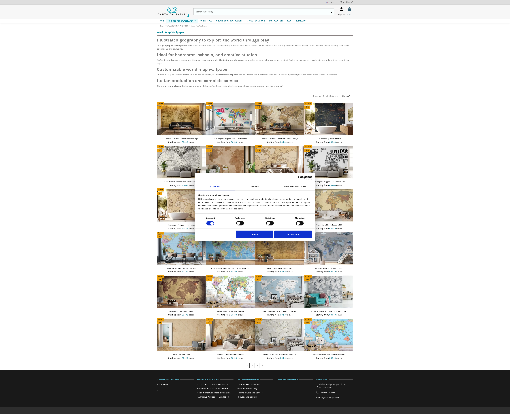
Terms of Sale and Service (250, 392)
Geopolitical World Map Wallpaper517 (230, 311)
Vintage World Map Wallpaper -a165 (329, 225)
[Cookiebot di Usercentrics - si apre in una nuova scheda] (300, 178)
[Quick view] (203, 111)
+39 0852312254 (327, 392)
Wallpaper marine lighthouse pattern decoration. (329, 311)
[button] (182, 21)
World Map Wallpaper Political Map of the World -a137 (230, 268)
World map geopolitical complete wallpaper (329, 354)
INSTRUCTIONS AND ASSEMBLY (213, 388)
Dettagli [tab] (255, 186)
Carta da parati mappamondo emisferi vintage (181, 182)
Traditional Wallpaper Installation (214, 392)
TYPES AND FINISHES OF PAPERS (214, 384)
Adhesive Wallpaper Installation (213, 397)
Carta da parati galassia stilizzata (328, 139)
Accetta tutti (293, 234)
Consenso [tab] (215, 186)
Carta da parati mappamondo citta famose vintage (279, 139)
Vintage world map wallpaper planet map (230, 354)
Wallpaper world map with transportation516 (279, 311)
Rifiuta (255, 234)
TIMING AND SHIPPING (249, 384)
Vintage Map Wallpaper (181, 354)
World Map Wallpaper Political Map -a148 (181, 268)
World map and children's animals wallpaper (279, 354)
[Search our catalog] (331, 11)
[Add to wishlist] (203, 106)
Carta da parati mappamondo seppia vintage (181, 139)
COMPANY (163, 384)
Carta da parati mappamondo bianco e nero (329, 182)
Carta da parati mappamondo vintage (181, 225)
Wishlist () (348, 2)
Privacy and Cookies (247, 397)
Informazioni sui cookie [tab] (295, 186)
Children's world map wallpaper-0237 (328, 268)
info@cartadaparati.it (329, 397)
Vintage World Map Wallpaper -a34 (279, 268)
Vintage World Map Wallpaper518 (181, 311)
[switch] (240, 223)
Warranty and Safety (247, 388)
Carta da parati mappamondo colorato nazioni (230, 139)
